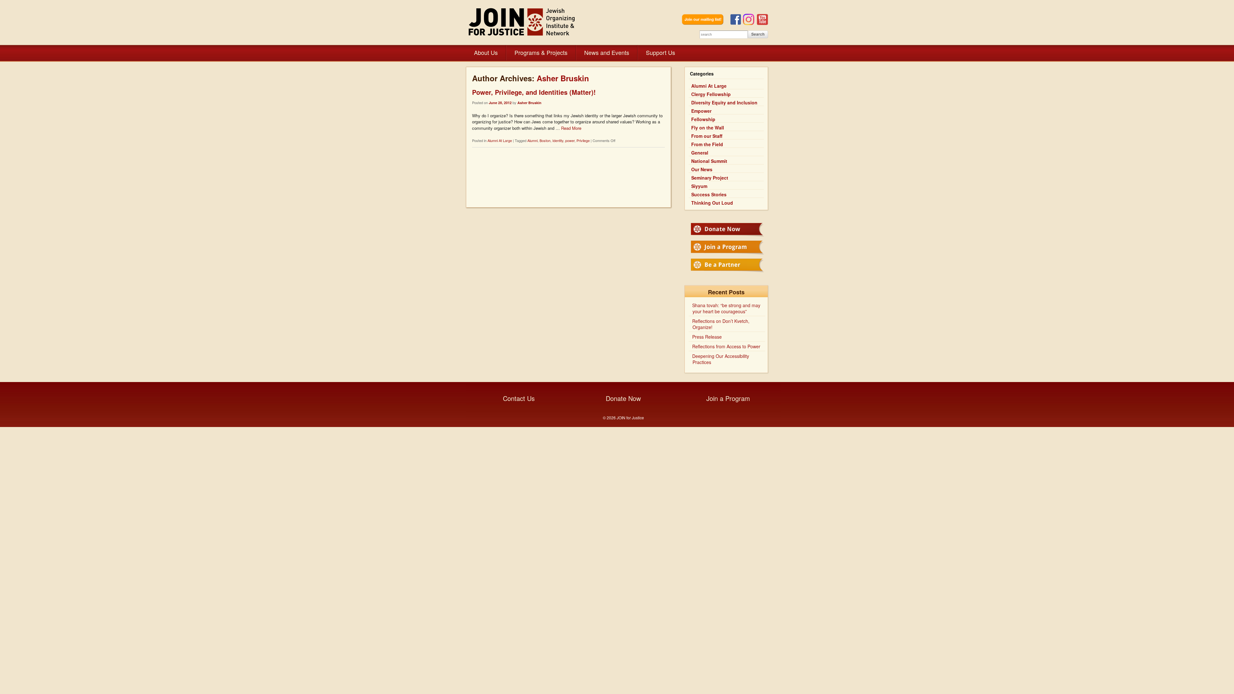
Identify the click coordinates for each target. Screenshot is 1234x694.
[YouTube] (762, 23)
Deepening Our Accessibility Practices (720, 359)
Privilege (583, 140)
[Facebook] (736, 23)
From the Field (707, 144)
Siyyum (699, 186)
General (699, 152)
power (570, 140)
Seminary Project (709, 177)
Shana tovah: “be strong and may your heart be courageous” (726, 308)
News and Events (606, 52)
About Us (486, 52)
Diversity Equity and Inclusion (724, 102)
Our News (701, 169)
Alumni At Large (499, 140)
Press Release (707, 337)
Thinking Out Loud (712, 203)
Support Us (660, 52)
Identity (557, 140)
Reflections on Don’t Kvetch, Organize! (720, 324)
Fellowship (703, 119)
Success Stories (709, 194)
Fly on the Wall (707, 127)
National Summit (709, 161)
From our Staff (706, 136)
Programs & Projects (541, 52)
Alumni (532, 140)
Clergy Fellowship (711, 94)
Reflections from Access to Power (726, 346)
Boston (545, 140)
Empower (701, 111)
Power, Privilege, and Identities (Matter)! (534, 92)
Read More (571, 128)
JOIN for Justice (522, 22)
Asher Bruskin (563, 78)
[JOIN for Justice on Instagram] (750, 23)
